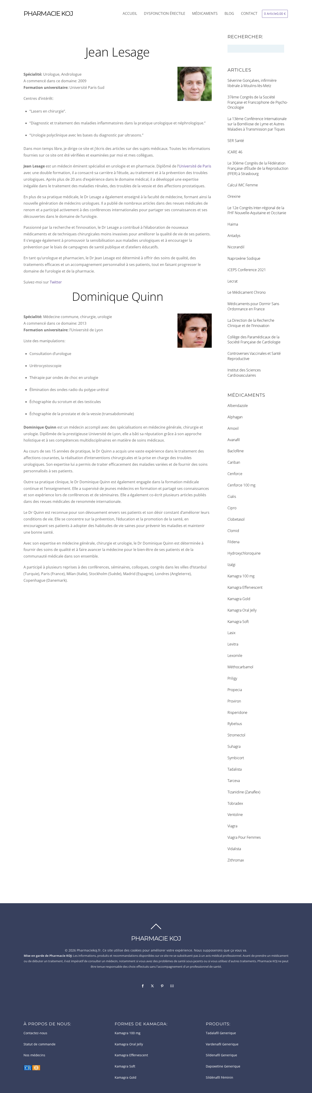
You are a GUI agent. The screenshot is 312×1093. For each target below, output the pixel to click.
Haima (232, 224)
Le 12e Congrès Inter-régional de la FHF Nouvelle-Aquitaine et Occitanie (256, 210)
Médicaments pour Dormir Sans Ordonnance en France (253, 306)
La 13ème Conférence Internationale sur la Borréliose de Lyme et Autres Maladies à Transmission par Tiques (257, 124)
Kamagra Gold (238, 598)
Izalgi (231, 564)
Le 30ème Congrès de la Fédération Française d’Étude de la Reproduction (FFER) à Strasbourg (257, 168)
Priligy (232, 678)
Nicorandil (235, 246)
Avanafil (233, 439)
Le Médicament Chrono (246, 292)
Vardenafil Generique (222, 1044)
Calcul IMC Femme (242, 185)
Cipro (231, 507)
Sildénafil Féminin (219, 1077)
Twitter (56, 282)
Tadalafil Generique (221, 1033)
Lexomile (234, 655)
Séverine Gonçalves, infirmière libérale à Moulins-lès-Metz (252, 83)
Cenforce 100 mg (241, 485)
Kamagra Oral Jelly (241, 610)
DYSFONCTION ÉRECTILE (164, 13)
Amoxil (233, 428)
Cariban (233, 462)
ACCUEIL (130, 13)
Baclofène (235, 450)
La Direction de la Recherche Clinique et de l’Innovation (250, 323)
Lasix (231, 632)
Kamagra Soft (238, 621)
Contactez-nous (35, 1033)
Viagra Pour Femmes (244, 837)
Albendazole (237, 405)
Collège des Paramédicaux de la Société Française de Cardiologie (253, 339)
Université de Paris (195, 166)
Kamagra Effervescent (244, 587)
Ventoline (235, 814)
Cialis (231, 496)
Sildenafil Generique (221, 1055)
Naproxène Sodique (243, 258)
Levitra (232, 644)
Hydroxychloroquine (244, 553)
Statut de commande (40, 1044)
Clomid (233, 530)
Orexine (234, 196)
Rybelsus (234, 723)
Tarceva (233, 780)
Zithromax (235, 860)
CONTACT (249, 13)
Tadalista (234, 769)
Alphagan (235, 416)
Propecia (234, 689)
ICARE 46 (234, 151)
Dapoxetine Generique (223, 1066)
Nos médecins (34, 1055)
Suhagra (234, 746)
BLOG (229, 13)
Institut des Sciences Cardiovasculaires (244, 373)
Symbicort (235, 757)
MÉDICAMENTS (205, 13)
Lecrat (232, 281)
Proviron (234, 701)
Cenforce (234, 473)
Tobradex (235, 803)
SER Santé (235, 140)
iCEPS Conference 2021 (246, 269)
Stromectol (236, 735)
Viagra (232, 825)
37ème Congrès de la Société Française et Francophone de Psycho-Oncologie (257, 102)
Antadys (233, 235)
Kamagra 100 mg (240, 576)
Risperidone (237, 712)
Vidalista (234, 848)
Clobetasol (236, 519)
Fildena (233, 541)
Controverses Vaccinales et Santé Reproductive (254, 356)
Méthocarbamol (240, 666)
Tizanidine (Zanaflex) (243, 792)
